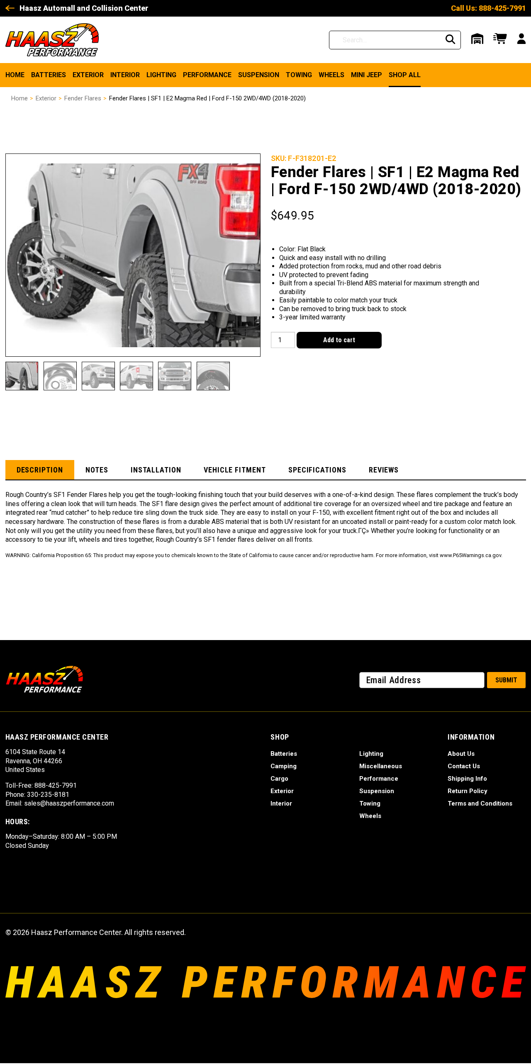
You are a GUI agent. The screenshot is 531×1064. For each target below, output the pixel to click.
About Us (461, 753)
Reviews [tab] (384, 469)
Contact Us (464, 766)
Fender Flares (82, 98)
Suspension (258, 75)
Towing (299, 75)
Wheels (331, 75)
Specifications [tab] (317, 469)
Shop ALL (405, 75)
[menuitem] (14, 75)
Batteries (48, 75)
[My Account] (521, 39)
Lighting (161, 75)
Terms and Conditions (480, 803)
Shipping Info (467, 778)
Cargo (279, 778)
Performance (207, 75)
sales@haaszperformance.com (69, 803)
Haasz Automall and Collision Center (84, 8)
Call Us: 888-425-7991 (488, 8)
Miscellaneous (380, 766)
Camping (283, 766)
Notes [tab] (96, 469)
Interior (125, 75)
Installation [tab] (156, 469)
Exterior (88, 75)
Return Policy (467, 791)
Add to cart (339, 340)
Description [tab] (40, 469)
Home (14, 75)
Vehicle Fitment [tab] (235, 469)
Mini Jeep (366, 75)
